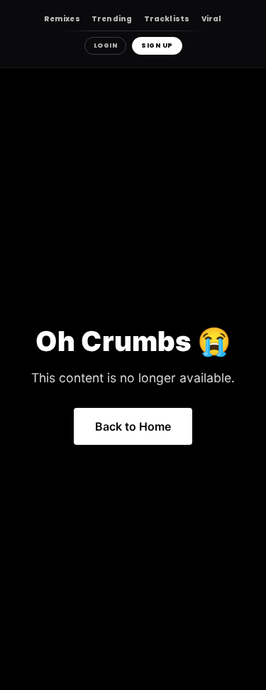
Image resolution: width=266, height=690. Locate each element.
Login (106, 45)
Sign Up (157, 45)
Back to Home (133, 426)
